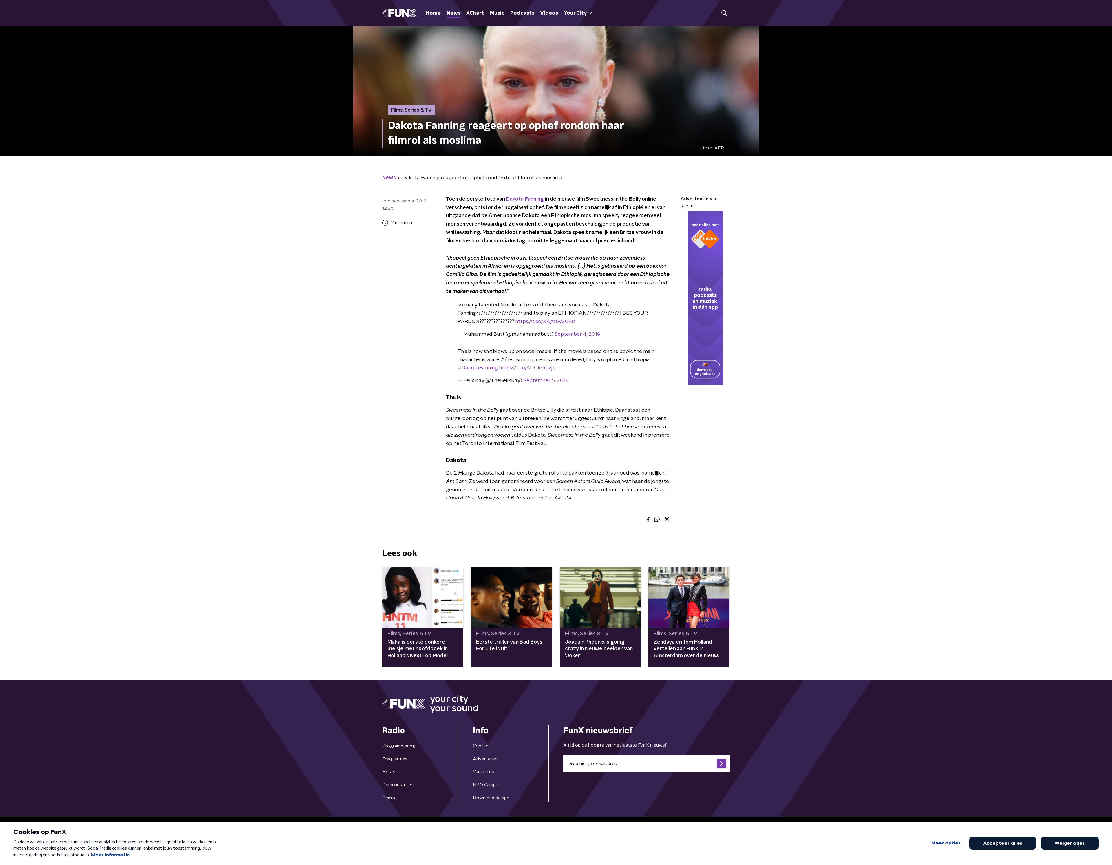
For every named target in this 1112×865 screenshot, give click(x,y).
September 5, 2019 (546, 380)
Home (433, 13)
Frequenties (394, 759)
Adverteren (485, 759)
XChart (475, 13)
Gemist (389, 797)
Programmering (398, 746)
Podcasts (522, 13)
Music (497, 13)
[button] (724, 13)
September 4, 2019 (577, 334)
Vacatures (483, 771)
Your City (575, 13)
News (453, 13)
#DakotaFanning (478, 368)
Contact (481, 746)
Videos (549, 13)
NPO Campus (487, 784)
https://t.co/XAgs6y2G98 (545, 321)
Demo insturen (398, 784)
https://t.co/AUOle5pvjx (527, 368)
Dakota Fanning (525, 199)
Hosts (388, 771)
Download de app (491, 797)
